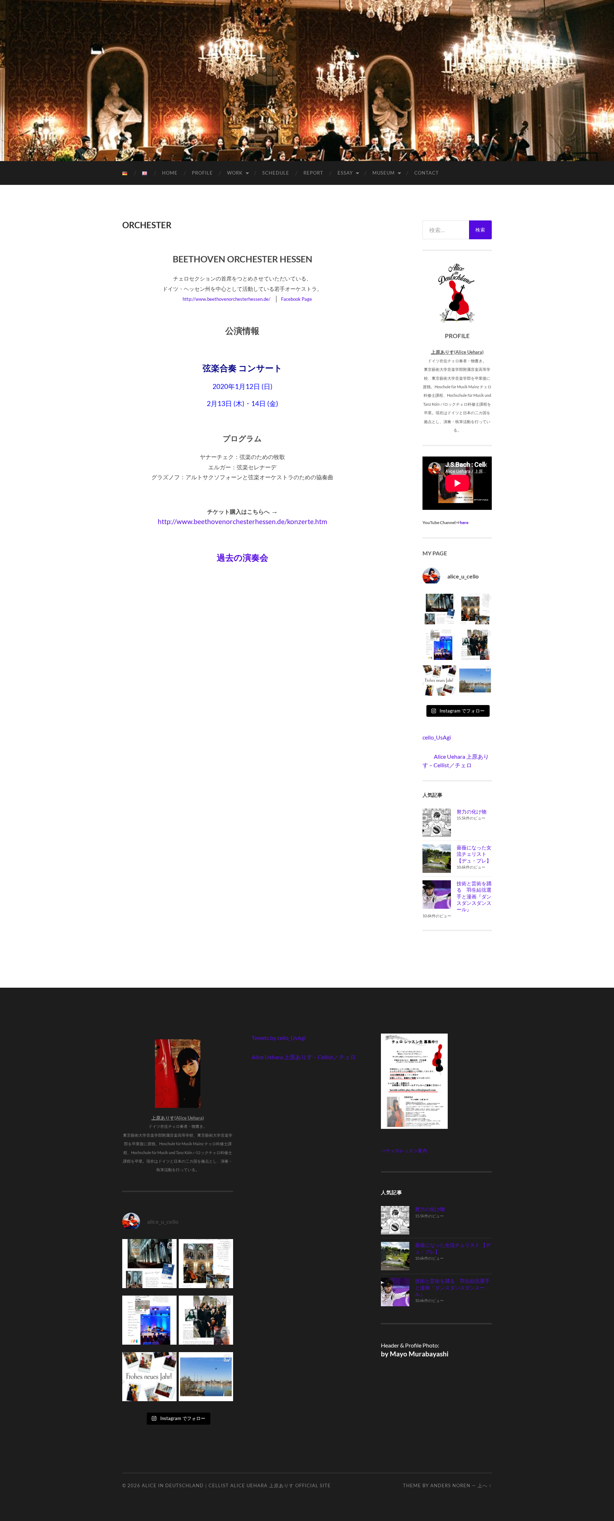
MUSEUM (383, 173)
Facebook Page (296, 299)
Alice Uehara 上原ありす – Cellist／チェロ (304, 1056)
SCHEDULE (275, 173)
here (464, 522)
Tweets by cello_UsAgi (279, 1037)
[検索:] (445, 229)
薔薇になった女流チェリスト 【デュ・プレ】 (474, 853)
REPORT (313, 173)
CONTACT (426, 173)
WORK (235, 173)
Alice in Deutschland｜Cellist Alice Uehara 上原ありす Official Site (236, 1485)
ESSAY (345, 173)
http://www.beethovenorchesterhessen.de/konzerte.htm (242, 521)
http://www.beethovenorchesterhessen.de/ (226, 299)
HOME (170, 173)
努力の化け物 (471, 811)
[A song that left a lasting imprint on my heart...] (475, 646)
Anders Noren (450, 1485)
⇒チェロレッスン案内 (404, 1150)
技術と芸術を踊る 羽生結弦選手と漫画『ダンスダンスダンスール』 (474, 896)
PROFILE (202, 173)
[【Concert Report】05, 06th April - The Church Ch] (475, 682)
